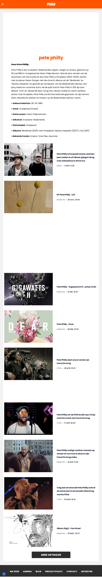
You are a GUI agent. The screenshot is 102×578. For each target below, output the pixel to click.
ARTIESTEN (86, 571)
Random (61, 199)
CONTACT (72, 571)
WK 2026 (14, 571)
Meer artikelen (51, 555)
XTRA (59, 368)
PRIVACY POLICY (54, 571)
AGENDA (27, 571)
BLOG (38, 571)
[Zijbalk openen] (2, 4)
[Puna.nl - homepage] (51, 4)
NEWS (59, 165)
